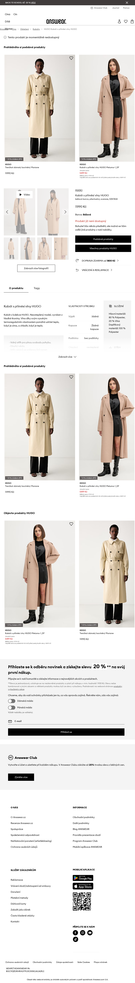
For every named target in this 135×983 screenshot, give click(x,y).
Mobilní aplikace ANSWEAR (87, 846)
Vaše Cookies (83, 962)
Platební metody (19, 897)
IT (24, 971)
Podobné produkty (103, 239)
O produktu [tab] (16, 288)
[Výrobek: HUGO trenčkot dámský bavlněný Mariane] (39, 108)
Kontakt (15, 921)
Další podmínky (81, 823)
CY (10, 971)
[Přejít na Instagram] (82, 933)
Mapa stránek (100, 962)
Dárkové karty (18, 903)
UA (35, 971)
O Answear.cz (18, 817)
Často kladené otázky (22, 915)
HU (21, 971)
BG (7, 971)
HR (19, 971)
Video (27, 194)
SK (33, 971)
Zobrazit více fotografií (36, 268)
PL (26, 971)
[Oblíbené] (126, 21)
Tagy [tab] (37, 288)
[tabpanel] (67, 326)
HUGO (78, 190)
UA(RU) (40, 971)
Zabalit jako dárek (20, 909)
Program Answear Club (85, 840)
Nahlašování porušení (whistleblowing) (31, 840)
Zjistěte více (21, 777)
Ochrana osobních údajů (24, 846)
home (8, 28)
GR (16, 971)
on (15, 14)
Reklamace (17, 879)
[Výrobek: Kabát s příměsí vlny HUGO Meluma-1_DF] (39, 574)
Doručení (15, 891)
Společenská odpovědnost (25, 835)
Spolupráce (17, 829)
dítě (7, 21)
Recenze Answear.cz (22, 823)
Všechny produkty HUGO (103, 248)
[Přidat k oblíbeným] (71, 58)
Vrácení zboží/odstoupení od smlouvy (31, 885)
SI (31, 971)
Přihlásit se (66, 732)
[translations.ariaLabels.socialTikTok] (75, 939)
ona (7, 14)
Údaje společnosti (64, 962)
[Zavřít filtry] (127, 2)
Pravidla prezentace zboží (87, 835)
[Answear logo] (56, 21)
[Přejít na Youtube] (90, 933)
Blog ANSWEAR (81, 829)
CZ (13, 971)
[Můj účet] (119, 21)
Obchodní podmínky (84, 817)
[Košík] (132, 21)
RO (28, 971)
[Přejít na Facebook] (75, 933)
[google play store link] (83, 878)
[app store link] (83, 886)
